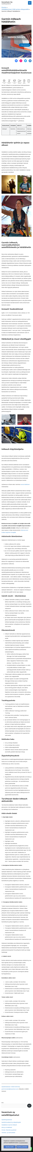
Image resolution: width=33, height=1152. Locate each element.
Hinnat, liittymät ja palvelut (9, 1130)
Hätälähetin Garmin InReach (9, 1125)
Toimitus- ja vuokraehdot (8, 1132)
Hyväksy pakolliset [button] (22, 1146)
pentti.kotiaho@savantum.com (10, 1089)
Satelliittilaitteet (6, 1086)
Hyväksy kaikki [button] (10, 1146)
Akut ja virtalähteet (7, 1127)
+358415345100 (15, 1086)
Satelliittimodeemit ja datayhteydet (11, 1122)
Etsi (3, 1102)
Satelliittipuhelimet (7, 1119)
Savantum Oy (7, 2)
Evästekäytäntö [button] (23, 1142)
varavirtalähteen (25, 484)
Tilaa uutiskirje (25, 45)
